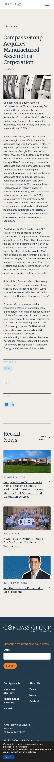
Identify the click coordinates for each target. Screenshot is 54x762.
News (7, 368)
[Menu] (47, 4)
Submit (10, 665)
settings (31, 752)
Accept (9, 757)
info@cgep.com (30, 740)
